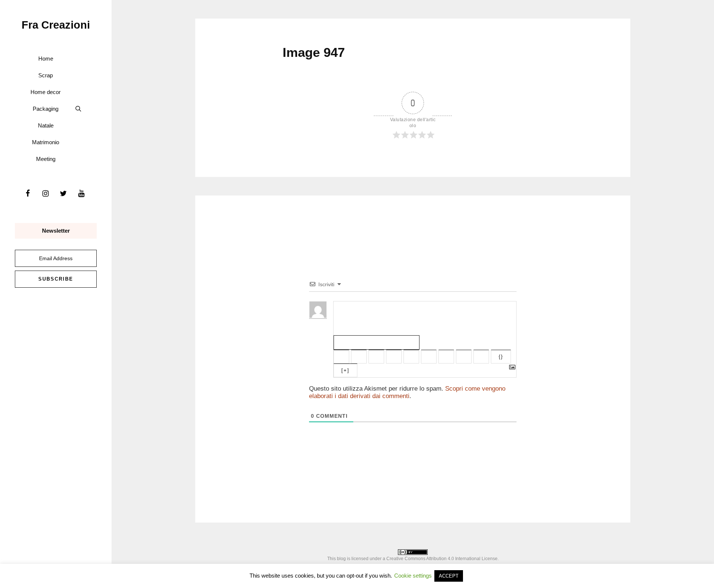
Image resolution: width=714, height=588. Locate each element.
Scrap (45, 75)
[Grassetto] (341, 357)
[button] (78, 108)
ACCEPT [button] (449, 576)
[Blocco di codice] (464, 357)
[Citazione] (446, 357)
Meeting (45, 159)
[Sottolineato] (376, 357)
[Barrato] (394, 357)
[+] (345, 370)
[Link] (481, 357)
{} (501, 356)
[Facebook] (27, 193)
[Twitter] (63, 193)
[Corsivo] (359, 357)
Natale (46, 125)
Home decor (45, 92)
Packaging (45, 109)
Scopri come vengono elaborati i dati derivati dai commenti (407, 392)
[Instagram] (45, 193)
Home (45, 58)
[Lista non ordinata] (429, 357)
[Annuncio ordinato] (411, 357)
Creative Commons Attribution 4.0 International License (442, 558)
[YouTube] (81, 193)
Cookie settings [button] (413, 575)
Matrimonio (45, 142)
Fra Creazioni (56, 25)
